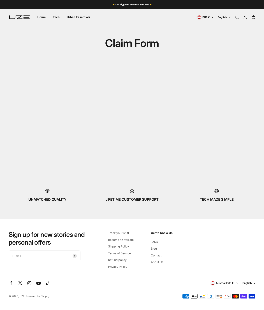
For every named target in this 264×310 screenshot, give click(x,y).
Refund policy (117, 260)
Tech (56, 17)
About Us (157, 262)
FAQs (154, 242)
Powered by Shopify (38, 296)
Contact (156, 255)
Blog (154, 248)
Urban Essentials (78, 17)
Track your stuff (118, 233)
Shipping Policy (118, 246)
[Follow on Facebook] (11, 283)
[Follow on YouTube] (38, 283)
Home (41, 17)
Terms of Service (119, 253)
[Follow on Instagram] (29, 283)
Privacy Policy (117, 266)
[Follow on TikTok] (47, 283)
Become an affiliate (121, 240)
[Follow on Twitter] (20, 283)
